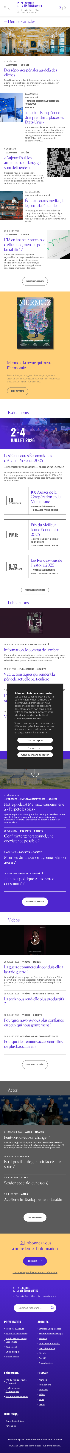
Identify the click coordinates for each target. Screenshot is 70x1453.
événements (11, 1373)
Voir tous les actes (35, 1217)
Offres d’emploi (13, 1351)
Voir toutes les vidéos (35, 1064)
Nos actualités (45, 1363)
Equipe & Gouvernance (16, 1333)
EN (65, 7)
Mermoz (43, 1379)
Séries (42, 1404)
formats (43, 1373)
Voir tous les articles (35, 281)
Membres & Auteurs (15, 1328)
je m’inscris (32, 1261)
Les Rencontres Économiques (13, 1390)
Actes (41, 1399)
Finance (43, 1338)
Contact (58, 1439)
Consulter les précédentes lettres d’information (35, 1272)
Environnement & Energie (51, 1333)
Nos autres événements (17, 1396)
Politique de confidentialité (39, 1439)
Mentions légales (16, 1439)
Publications (45, 1384)
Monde (42, 1353)
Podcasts (43, 1389)
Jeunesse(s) (11, 1346)
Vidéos (42, 1394)
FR (60, 7)
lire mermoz (17, 391)
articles (43, 1322)
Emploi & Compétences (50, 1328)
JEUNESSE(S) (11, 1414)
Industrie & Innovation (49, 1343)
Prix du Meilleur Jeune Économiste (16, 1340)
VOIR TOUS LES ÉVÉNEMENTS (35, 590)
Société (42, 1358)
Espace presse (12, 1356)
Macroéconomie (47, 1348)
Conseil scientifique (15, 1421)
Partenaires (11, 1425)
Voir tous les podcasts (35, 901)
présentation (12, 1322)
